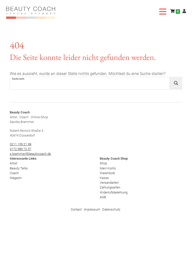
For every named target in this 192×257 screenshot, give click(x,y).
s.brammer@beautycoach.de (30, 154)
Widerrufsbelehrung (114, 192)
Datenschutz (111, 209)
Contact (76, 209)
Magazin (16, 178)
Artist (13, 163)
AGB (103, 197)
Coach (14, 173)
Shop (103, 163)
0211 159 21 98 (20, 144)
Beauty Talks (19, 168)
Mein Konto (108, 168)
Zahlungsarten (110, 187)
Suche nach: (18, 79)
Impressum (92, 209)
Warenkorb (107, 173)
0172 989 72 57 (20, 149)
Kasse (104, 178)
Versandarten (109, 182)
